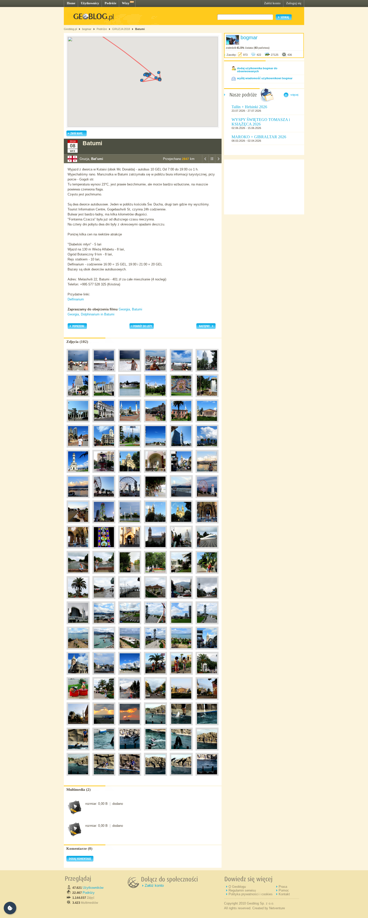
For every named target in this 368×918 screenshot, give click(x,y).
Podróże (110, 3)
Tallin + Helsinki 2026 (249, 107)
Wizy (125, 3)
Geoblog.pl (70, 28)
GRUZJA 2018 (121, 28)
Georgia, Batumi (130, 309)
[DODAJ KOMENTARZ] (79, 860)
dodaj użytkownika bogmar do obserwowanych (257, 70)
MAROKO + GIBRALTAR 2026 (259, 137)
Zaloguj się (293, 3)
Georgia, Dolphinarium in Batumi (91, 314)
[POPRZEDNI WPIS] (205, 161)
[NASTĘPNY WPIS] (218, 161)
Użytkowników (93, 888)
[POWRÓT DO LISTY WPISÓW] (212, 161)
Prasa (283, 887)
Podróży (89, 893)
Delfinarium (76, 299)
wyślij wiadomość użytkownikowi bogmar (264, 78)
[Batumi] (78, 373)
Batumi (140, 28)
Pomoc (284, 890)
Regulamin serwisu (242, 890)
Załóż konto (272, 3)
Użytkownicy (90, 3)
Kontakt (284, 894)
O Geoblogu (237, 887)
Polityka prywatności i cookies (251, 894)
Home (71, 3)
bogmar (86, 28)
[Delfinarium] (155, 726)
